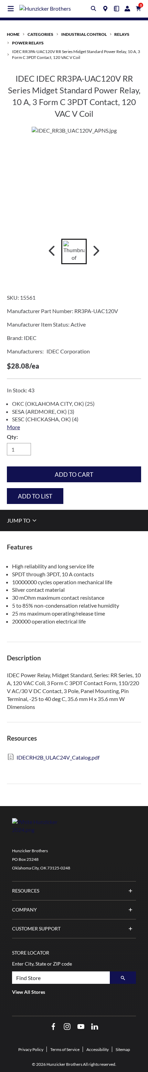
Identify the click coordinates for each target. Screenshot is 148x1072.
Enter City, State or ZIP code (42, 964)
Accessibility (97, 1049)
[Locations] (105, 8)
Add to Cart (74, 474)
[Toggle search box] (93, 8)
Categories (40, 34)
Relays (121, 34)
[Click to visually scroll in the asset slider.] (51, 251)
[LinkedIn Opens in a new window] (94, 1026)
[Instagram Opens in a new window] (67, 1026)
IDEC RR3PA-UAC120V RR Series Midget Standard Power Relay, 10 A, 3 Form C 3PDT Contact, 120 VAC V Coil (76, 54)
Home (13, 34)
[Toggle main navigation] (10, 8)
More (13, 427)
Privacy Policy (30, 1049)
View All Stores (28, 992)
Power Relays (28, 42)
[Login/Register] (127, 8)
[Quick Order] (116, 8)
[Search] (123, 977)
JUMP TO (19, 520)
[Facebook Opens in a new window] (53, 1026)
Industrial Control (84, 34)
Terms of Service (65, 1049)
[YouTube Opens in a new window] (80, 1026)
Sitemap (123, 1049)
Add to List (35, 496)
